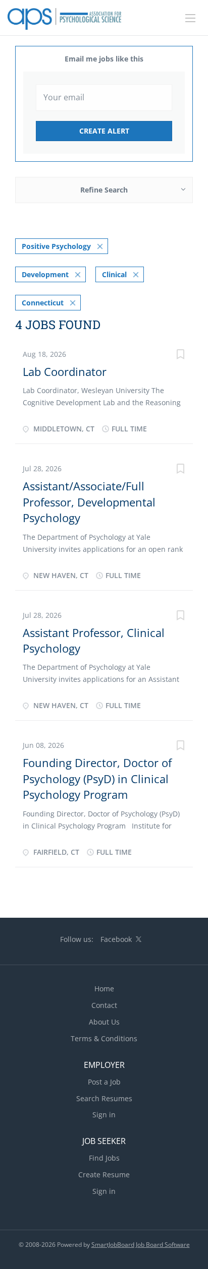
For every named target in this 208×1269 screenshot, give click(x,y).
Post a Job (104, 1082)
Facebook (116, 939)
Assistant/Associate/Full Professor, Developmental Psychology (89, 501)
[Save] (180, 355)
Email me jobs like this (104, 59)
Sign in (104, 1114)
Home (104, 988)
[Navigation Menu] (190, 18)
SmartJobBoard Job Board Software (140, 1244)
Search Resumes (104, 1098)
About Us (104, 1022)
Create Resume (104, 1174)
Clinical (114, 274)
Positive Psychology (56, 246)
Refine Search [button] (104, 190)
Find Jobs (104, 1158)
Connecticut (43, 302)
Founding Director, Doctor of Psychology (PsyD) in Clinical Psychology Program (97, 778)
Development (45, 274)
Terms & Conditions (104, 1038)
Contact (104, 1005)
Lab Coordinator (65, 371)
